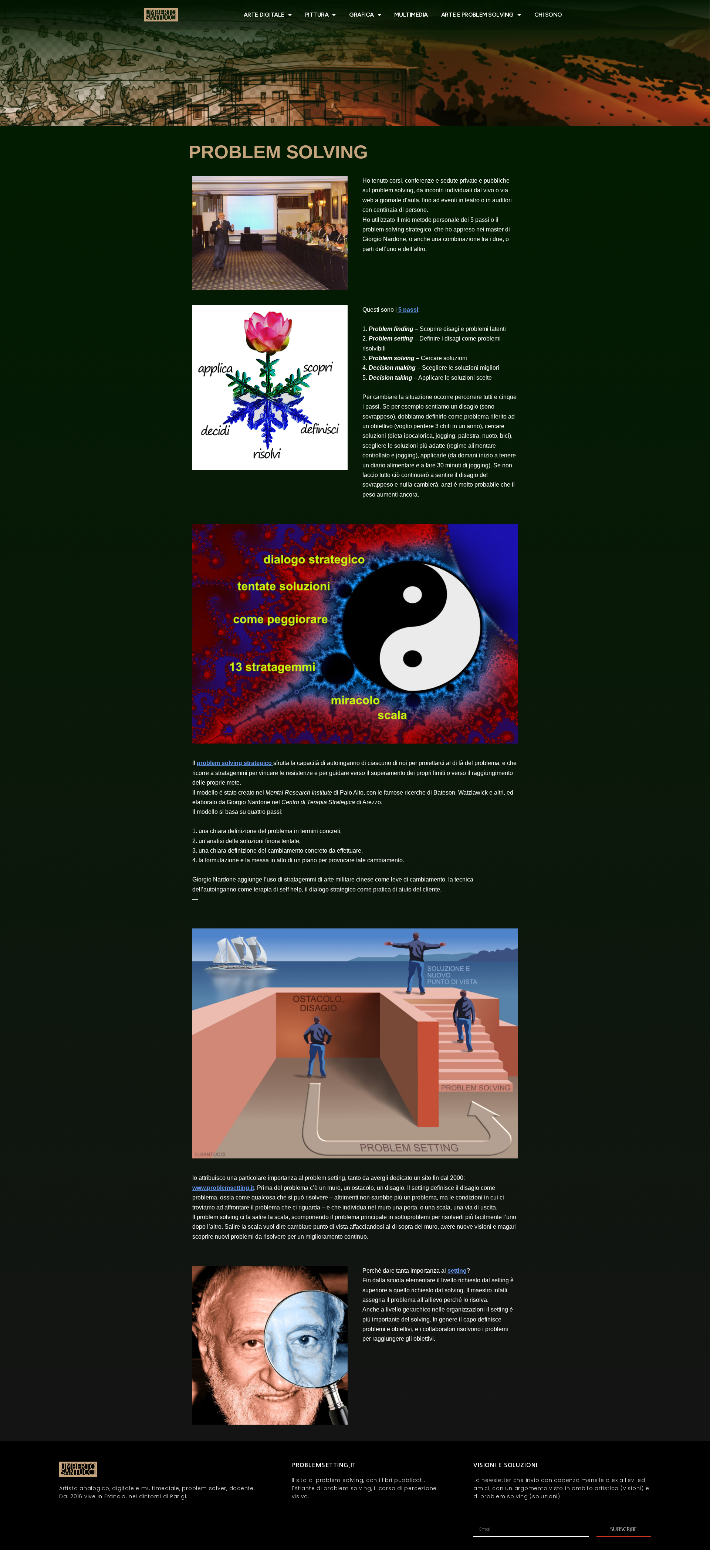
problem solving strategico (235, 763)
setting (457, 1271)
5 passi (407, 310)
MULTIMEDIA (411, 14)
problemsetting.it (324, 1465)
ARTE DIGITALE (264, 14)
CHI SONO (548, 14)
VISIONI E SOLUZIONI (505, 1465)
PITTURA (317, 14)
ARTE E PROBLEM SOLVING (477, 14)
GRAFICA (361, 14)
